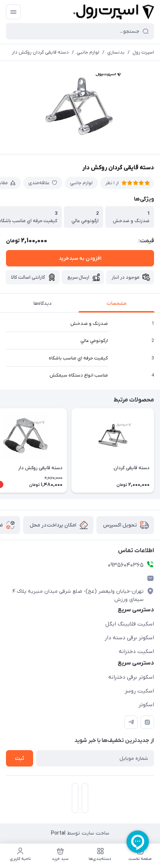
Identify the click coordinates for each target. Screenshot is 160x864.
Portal (58, 833)
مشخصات (117, 303)
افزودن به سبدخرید (80, 258)
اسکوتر (146, 704)
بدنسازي (116, 52)
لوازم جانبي (88, 52)
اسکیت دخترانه (136, 651)
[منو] (13, 11)
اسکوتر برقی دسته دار (129, 637)
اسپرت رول (143, 52)
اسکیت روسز (139, 691)
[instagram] (147, 722)
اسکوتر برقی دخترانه (131, 677)
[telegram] (131, 722)
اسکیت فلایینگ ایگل (129, 624)
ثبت (19, 758)
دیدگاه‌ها (42, 303)
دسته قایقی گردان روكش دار (40, 52)
